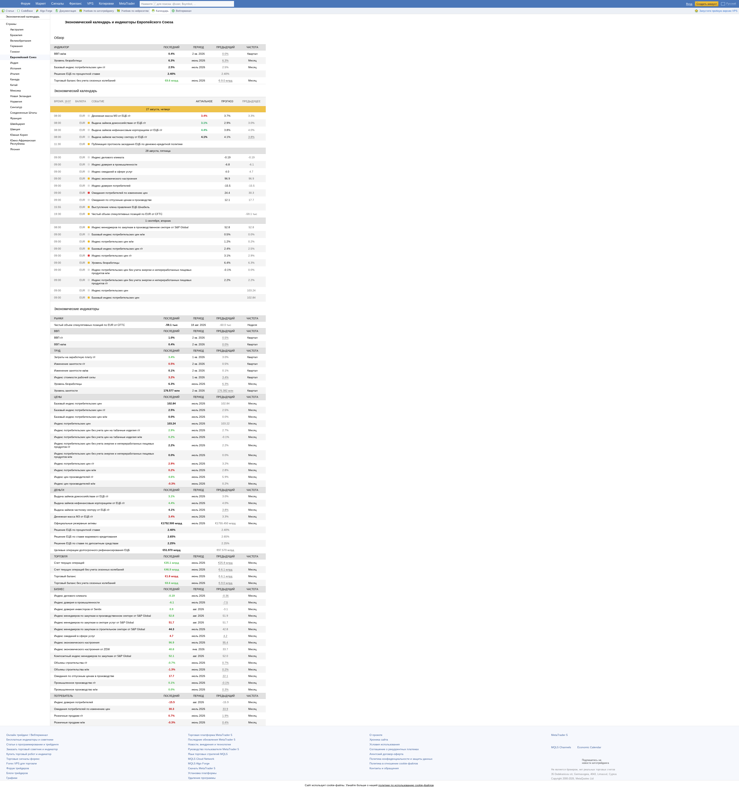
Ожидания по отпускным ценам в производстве (122, 199)
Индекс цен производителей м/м (74, 483)
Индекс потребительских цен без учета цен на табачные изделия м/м (98, 437)
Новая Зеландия (20, 96)
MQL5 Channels (561, 747)
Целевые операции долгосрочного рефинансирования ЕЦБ (92, 550)
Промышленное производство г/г (75, 682)
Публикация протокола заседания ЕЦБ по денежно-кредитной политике (137, 144)
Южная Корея (19, 134)
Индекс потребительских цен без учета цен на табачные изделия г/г (97, 430)
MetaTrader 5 (559, 734)
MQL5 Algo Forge (199, 763)
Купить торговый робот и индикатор (28, 754)
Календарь (162, 10)
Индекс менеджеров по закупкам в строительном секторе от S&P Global (99, 629)
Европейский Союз (23, 57)
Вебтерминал (183, 10)
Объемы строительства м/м (71, 669)
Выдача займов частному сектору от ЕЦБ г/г (119, 136)
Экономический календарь (22, 16)
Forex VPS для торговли (21, 763)
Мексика (15, 90)
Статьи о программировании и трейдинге (32, 744)
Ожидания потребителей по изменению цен (120, 192)
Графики (11, 777)
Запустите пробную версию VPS (718, 10)
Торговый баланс (65, 576)
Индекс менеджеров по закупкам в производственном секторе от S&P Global (140, 227)
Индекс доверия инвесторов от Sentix (77, 609)
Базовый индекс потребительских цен (115, 297)
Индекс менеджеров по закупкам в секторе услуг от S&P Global (94, 622)
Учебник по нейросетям (135, 10)
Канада (14, 79)
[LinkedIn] (578, 761)
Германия (16, 46)
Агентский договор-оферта (386, 754)
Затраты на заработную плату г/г (74, 357)
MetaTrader (127, 3)
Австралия (16, 29)
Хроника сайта (379, 739)
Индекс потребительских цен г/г (112, 255)
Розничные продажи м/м (69, 722)
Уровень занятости (66, 390)
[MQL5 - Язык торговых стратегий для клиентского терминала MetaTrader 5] (9, 4)
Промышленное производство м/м (76, 689)
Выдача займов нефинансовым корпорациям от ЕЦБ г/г (127, 130)
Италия (14, 73)
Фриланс (75, 3)
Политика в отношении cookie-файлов (394, 763)
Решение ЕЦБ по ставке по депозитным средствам (86, 543)
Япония (15, 149)
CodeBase (27, 10)
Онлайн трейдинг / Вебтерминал (27, 734)
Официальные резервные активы (75, 523)
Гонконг (15, 51)
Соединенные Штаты (23, 112)
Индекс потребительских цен (110, 290)
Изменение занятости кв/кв (71, 370)
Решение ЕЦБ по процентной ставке (77, 73)
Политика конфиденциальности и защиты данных (401, 758)
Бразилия (16, 35)
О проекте (376, 734)
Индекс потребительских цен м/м (113, 241)
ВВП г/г (58, 337)
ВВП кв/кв (60, 53)
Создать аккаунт (706, 3)
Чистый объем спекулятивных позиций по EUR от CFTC (127, 214)
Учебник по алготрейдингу (98, 10)
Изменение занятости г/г (69, 363)
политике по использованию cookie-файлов (406, 785)
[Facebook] (553, 761)
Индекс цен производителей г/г (73, 476)
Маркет (41, 3)
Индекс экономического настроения (114, 178)
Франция (16, 118)
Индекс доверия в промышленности (114, 164)
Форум (25, 3)
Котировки (106, 3)
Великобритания (20, 40)
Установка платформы (202, 773)
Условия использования (385, 744)
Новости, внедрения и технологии (209, 744)
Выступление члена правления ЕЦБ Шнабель (121, 207)
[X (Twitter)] (565, 761)
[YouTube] (572, 761)
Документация (67, 10)
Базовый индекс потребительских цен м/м (118, 234)
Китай (14, 84)
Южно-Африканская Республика (23, 142)
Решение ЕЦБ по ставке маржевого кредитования (85, 536)
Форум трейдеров (17, 768)
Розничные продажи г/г (68, 715)
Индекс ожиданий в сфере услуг (112, 171)
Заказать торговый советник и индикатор (32, 749)
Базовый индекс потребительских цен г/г (79, 67)
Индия (14, 62)
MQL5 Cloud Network (201, 758)
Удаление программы (202, 777)
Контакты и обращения (384, 768)
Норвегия (16, 101)
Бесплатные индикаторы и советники (29, 739)
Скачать (201, 768)
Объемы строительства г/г (70, 662)
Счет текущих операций (69, 562)
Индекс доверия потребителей (111, 185)
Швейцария (17, 123)
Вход (689, 4)
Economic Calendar (589, 747)
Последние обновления (211, 739)
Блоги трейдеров (17, 773)
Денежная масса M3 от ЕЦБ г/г (111, 115)
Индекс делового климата (108, 157)
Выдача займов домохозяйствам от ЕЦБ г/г (119, 122)
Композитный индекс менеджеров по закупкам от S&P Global (92, 655)
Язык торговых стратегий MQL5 (208, 754)
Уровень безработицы (68, 60)
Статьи (10, 10)
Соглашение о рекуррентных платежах (394, 749)
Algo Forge (46, 10)
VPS (90, 3)
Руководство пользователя (213, 749)
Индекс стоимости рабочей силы (74, 377)
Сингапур (16, 107)
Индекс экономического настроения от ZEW (82, 649)
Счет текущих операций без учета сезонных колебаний (89, 569)
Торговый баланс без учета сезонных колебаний (84, 80)
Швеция (15, 129)
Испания (15, 68)
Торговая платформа (210, 734)
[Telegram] (559, 761)
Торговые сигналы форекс (23, 758)
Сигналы (57, 3)
